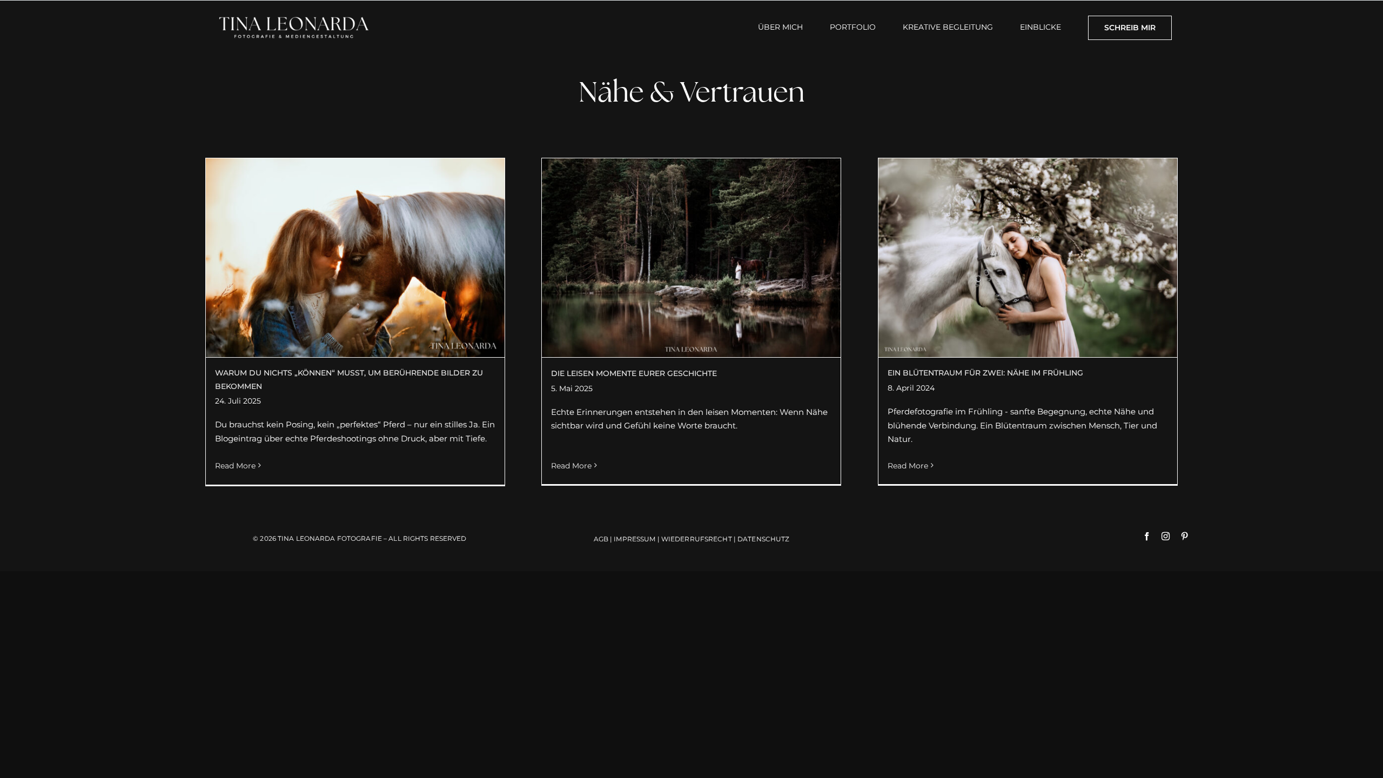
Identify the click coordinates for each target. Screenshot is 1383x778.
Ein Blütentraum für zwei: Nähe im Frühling (985, 373)
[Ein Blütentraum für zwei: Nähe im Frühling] (1027, 257)
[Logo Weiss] (294, 16)
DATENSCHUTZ (763, 539)
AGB (602, 539)
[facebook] (1147, 536)
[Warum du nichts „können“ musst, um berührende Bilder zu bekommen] (355, 257)
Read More (235, 466)
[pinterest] (1184, 536)
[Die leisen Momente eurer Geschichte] (691, 257)
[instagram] (1166, 536)
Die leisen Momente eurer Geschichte (634, 373)
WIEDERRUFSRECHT (697, 539)
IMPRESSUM (634, 539)
